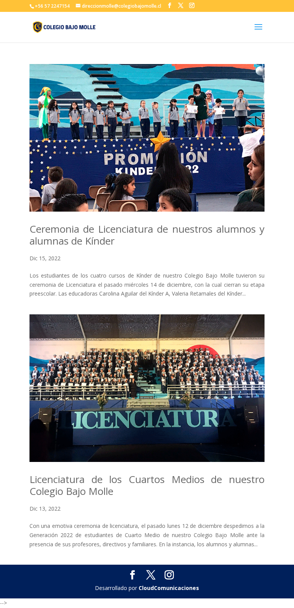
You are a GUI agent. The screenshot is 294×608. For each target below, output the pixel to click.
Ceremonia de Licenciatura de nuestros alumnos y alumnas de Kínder (147, 235)
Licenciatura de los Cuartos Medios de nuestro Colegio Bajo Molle (147, 485)
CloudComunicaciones (169, 588)
